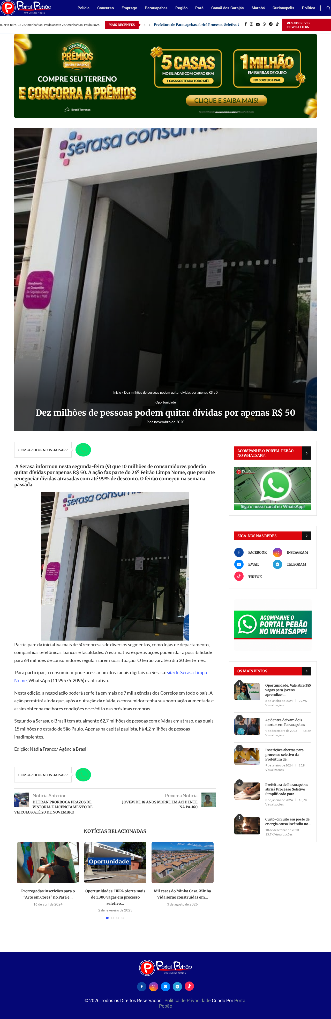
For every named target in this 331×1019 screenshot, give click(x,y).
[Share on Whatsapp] (83, 450)
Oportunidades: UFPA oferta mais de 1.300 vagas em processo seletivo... (115, 897)
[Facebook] (245, 25)
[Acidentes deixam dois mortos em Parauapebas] (247, 726)
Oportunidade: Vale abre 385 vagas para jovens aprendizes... (288, 690)
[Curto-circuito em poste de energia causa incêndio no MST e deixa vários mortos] (247, 825)
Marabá (258, 8)
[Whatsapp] (264, 25)
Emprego (129, 8)
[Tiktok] (277, 25)
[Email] (258, 25)
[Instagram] (251, 25)
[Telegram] (271, 25)
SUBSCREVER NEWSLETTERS (299, 25)
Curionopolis (283, 8)
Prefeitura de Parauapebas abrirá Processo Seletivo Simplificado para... (286, 789)
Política (308, 8)
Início (117, 392)
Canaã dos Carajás (227, 8)
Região (181, 8)
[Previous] (145, 25)
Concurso (105, 8)
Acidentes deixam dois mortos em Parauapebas (285, 722)
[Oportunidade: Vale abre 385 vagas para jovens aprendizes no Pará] (247, 692)
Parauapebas (156, 8)
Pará (199, 8)
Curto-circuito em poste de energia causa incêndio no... (288, 821)
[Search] (328, 8)
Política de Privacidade (188, 1000)
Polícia (83, 8)
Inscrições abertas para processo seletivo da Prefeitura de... (284, 755)
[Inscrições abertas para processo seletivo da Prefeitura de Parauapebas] (247, 756)
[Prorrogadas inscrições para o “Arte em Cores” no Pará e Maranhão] (48, 862)
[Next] (150, 25)
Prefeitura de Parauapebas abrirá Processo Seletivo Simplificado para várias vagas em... (225, 24)
